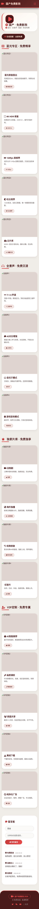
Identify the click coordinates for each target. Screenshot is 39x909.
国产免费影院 (12, 3)
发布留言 (14, 842)
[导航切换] (35, 4)
